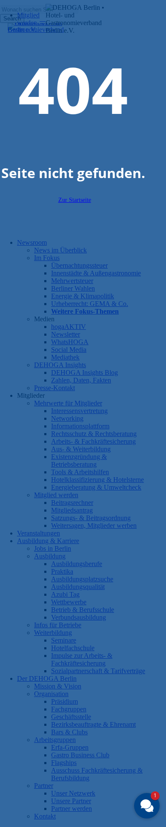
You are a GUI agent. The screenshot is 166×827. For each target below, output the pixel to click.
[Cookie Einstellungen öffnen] (15, 816)
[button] (147, 806)
